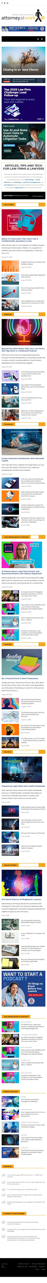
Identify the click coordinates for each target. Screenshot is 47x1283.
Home (43, 1269)
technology (29, 179)
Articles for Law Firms (23, 196)
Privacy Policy (24, 1264)
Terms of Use (22, 1266)
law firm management (31, 182)
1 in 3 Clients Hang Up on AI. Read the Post (22, 1189)
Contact (42, 1266)
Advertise (33, 1266)
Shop (37, 1269)
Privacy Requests (38, 1264)
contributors (8, 185)
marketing (17, 182)
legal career (19, 187)
